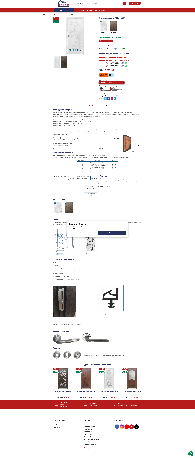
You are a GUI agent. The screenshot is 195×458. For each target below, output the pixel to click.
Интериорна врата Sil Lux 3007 (109, 391)
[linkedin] (114, 98)
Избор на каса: (103, 80)
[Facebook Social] (117, 426)
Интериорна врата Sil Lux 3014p (86, 391)
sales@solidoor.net (94, 405)
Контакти (102, 10)
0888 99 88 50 (113, 63)
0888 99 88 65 (113, 66)
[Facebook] (108, 98)
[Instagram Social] (122, 426)
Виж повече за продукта (106, 40)
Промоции (81, 10)
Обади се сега (135, 3)
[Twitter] (105, 98)
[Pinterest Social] (131, 426)
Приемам (111, 233)
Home (30, 14)
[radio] (104, 89)
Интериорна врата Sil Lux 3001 (132, 391)
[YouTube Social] (126, 426)
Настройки (83, 233)
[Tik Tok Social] (136, 426)
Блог (96, 10)
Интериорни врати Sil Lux (50, 14)
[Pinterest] (111, 98)
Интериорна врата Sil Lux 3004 (63, 391)
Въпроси (89, 10)
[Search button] (124, 3)
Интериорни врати (38, 14)
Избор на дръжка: (104, 86)
